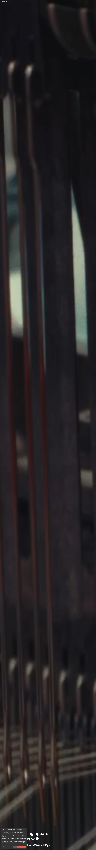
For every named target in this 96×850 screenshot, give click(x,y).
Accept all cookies (22, 846)
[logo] (4, 2)
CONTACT (51, 2)
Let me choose (5, 846)
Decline (15, 846)
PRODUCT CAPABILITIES (37, 2)
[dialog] (14, 838)
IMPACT (45, 2)
